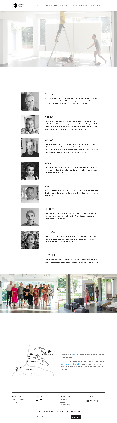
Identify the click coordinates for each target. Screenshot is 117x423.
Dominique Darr (84, 5)
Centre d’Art (40, 5)
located (73, 355)
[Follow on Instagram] (37, 400)
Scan (92, 5)
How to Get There (65, 404)
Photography (73, 5)
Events (56, 5)
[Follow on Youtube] (41, 400)
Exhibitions (49, 5)
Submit (76, 417)
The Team (62, 402)
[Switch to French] (104, 5)
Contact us (92, 401)
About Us (99, 5)
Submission (63, 5)
